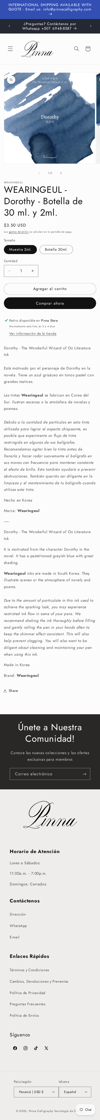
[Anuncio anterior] (9, 26)
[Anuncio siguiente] (90, 26)
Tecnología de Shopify (69, 1111)
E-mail (14, 937)
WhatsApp (18, 925)
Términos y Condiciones (29, 970)
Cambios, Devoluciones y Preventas (39, 981)
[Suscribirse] (84, 774)
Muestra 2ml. (20, 249)
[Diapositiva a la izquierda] (39, 173)
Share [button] (13, 690)
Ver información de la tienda (33, 333)
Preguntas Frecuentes (28, 1004)
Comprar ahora (50, 303)
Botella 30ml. (56, 249)
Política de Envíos (24, 1015)
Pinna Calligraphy (41, 1111)
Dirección (18, 914)
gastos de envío (19, 232)
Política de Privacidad (27, 993)
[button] (10, 48)
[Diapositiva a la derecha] (61, 173)
